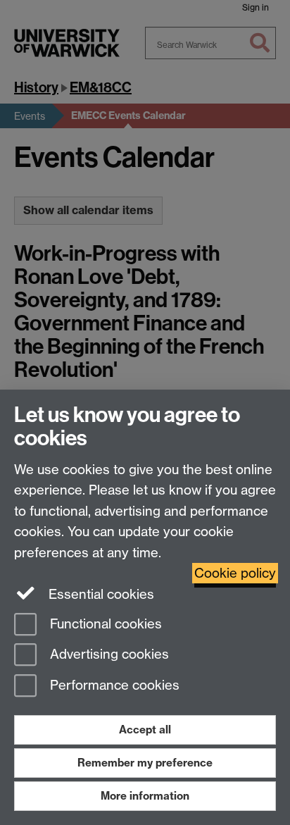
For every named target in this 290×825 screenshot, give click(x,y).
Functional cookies (104, 624)
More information (145, 795)
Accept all (145, 729)
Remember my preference (145, 762)
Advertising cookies (107, 655)
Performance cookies (112, 686)
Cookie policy (235, 573)
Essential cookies (99, 594)
